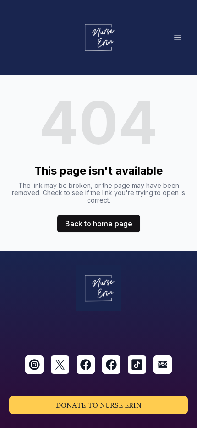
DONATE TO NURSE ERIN (99, 405)
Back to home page (98, 223)
